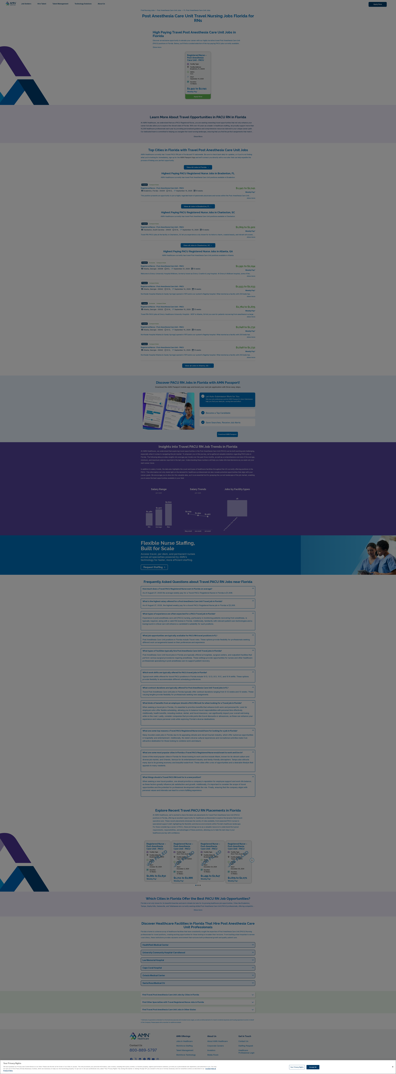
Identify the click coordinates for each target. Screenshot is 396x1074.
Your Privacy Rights (296, 1067)
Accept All (312, 1067)
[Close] (392, 1067)
